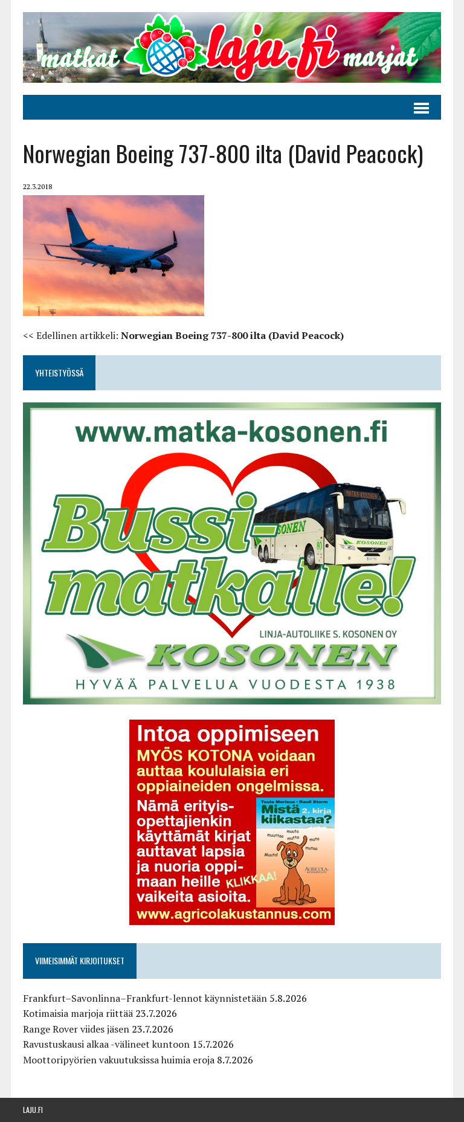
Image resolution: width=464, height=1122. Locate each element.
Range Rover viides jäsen (76, 1029)
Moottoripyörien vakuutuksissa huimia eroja (118, 1059)
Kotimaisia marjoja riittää (78, 1013)
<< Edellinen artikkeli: (183, 335)
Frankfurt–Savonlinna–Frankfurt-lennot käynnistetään (145, 998)
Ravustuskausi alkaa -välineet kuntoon (106, 1044)
